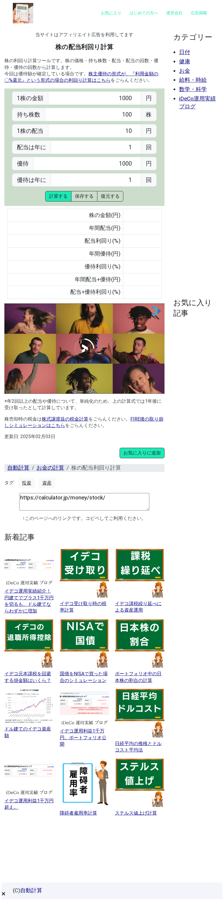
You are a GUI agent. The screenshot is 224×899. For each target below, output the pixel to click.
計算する (58, 196)
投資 (26, 483)
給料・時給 (193, 80)
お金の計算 (50, 467)
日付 (184, 52)
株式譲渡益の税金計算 (65, 419)
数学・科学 (193, 89)
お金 (184, 70)
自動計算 (18, 467)
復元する (110, 196)
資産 (47, 483)
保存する (84, 196)
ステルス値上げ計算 (136, 813)
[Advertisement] (195, 204)
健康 (184, 61)
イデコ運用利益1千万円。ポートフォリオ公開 (83, 737)
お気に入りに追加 (142, 453)
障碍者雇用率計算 (78, 813)
